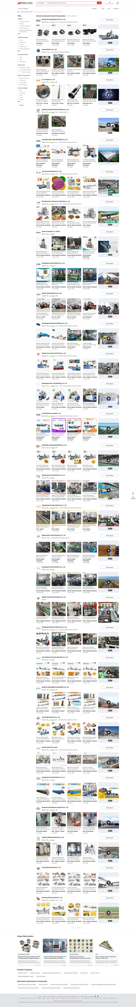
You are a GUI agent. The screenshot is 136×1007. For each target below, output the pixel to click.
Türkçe (100, 998)
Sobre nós (39, 996)
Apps (109, 8)
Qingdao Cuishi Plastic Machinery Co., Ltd (54, 597)
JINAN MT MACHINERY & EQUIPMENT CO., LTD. (55, 687)
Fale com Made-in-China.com (73, 996)
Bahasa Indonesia (112, 998)
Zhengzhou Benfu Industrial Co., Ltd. (52, 897)
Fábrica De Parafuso (43, 984)
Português (63, 998)
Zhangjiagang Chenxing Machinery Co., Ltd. (54, 505)
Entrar (117, 3)
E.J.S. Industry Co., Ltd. (48, 79)
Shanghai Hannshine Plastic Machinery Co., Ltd (55, 109)
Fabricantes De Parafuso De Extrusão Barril (50, 988)
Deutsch (57, 998)
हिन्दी (92, 998)
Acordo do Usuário (52, 996)
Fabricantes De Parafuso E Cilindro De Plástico (28, 988)
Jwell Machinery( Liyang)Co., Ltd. (51, 413)
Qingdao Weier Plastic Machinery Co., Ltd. (54, 535)
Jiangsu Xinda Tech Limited (49, 747)
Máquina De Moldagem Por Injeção (25, 976)
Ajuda (103, 8)
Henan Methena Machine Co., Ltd (51, 867)
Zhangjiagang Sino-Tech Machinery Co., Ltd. (54, 383)
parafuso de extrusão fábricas (52, 5)
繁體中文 (39, 998)
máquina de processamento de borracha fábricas (68, 5)
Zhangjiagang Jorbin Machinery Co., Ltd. (53, 263)
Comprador (94, 8)
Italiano (67, 998)
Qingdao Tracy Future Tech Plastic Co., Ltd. (54, 353)
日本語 (43, 998)
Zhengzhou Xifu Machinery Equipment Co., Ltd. (55, 807)
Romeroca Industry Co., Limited (51, 231)
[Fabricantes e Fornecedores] (24, 2)
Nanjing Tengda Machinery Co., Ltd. (52, 293)
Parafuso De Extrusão (35, 973)
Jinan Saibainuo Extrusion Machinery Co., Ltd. (55, 657)
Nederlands (87, 998)
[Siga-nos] (97, 996)
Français (48, 998)
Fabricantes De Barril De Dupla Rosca (71, 988)
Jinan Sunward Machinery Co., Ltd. (52, 171)
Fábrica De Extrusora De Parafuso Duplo (27, 984)
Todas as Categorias (23, 8)
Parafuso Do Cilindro (40, 976)
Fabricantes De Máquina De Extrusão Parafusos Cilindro (103, 984)
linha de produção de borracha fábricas (86, 5)
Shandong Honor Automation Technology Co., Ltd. (56, 201)
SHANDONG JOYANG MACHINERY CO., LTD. (54, 445)
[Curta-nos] (95, 996)
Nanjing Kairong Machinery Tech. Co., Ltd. (54, 19)
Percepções (91, 996)
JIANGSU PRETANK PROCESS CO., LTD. (53, 837)
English (29, 998)
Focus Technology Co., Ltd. (66, 1000)
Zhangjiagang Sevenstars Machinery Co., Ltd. (55, 323)
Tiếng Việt (105, 998)
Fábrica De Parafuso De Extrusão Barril (59, 984)
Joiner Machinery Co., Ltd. (49, 49)
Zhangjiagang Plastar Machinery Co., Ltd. (53, 567)
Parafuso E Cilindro (95, 973)
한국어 (78, 998)
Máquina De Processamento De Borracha (52, 973)
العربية (82, 998)
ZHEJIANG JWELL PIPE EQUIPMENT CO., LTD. (55, 139)
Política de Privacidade (61, 996)
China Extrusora (84, 973)
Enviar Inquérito (109, 19)
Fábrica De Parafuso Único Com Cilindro (79, 984)
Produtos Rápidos (83, 996)
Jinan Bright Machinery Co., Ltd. (51, 717)
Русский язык (73, 998)
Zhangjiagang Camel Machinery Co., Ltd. (53, 475)
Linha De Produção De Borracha (71, 973)
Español (52, 998)
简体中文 (34, 998)
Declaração (45, 996)
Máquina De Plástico (22, 973)
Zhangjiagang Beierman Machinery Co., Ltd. (54, 627)
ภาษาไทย (96, 998)
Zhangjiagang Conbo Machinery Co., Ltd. (53, 777)
